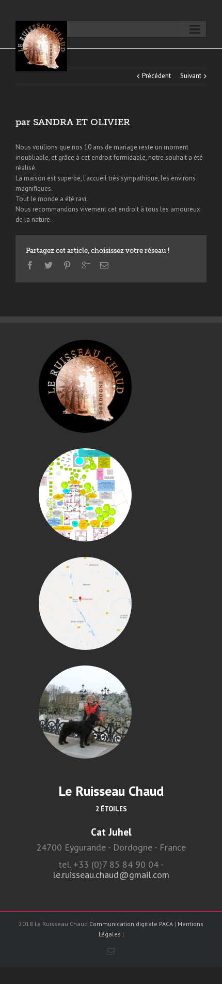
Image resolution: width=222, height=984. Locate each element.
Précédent (156, 75)
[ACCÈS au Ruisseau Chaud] (85, 603)
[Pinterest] (67, 265)
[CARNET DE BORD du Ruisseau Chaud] (85, 386)
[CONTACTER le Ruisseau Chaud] (85, 712)
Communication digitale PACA (131, 924)
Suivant (190, 75)
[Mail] (104, 265)
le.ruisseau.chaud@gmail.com (111, 875)
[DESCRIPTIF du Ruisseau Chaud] (85, 494)
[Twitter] (48, 265)
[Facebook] (30, 265)
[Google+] (86, 265)
